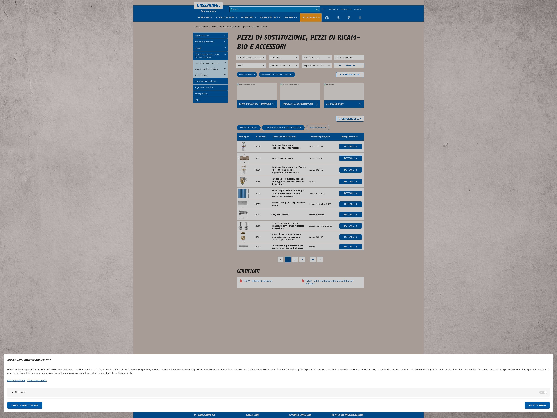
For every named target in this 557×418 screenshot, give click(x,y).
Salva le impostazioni (24, 405)
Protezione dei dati (16, 380)
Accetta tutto (537, 405)
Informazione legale (37, 380)
